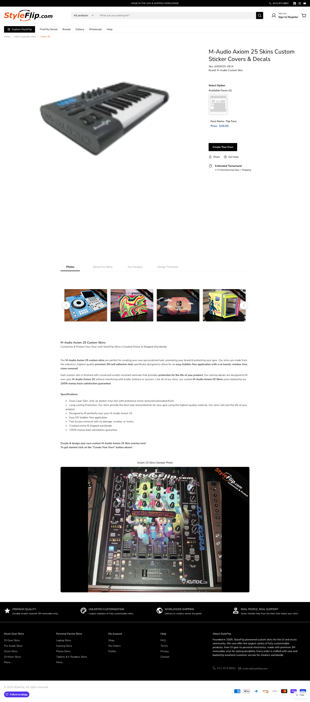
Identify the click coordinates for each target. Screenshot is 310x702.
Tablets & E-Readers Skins (71, 657)
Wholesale (95, 29)
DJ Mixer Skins (12, 657)
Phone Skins (63, 651)
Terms (164, 646)
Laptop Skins (63, 640)
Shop (111, 640)
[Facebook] (294, 3)
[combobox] (167, 15)
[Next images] (244, 305)
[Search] (259, 15)
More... (8, 662)
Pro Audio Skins (13, 646)
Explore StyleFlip (22, 29)
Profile (112, 651)
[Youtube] (304, 3)
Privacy (164, 651)
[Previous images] (66, 305)
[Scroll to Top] (303, 684)
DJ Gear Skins (12, 640)
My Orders (114, 646)
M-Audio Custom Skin (230, 70)
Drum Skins (11, 651)
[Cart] (304, 15)
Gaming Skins (64, 646)
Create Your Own (223, 147)
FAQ (163, 640)
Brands (66, 29)
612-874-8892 (226, 668)
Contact (164, 657)
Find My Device (49, 29)
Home (7, 36)
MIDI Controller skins (25, 36)
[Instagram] (299, 3)
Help (109, 29)
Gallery (80, 29)
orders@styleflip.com (255, 668)
